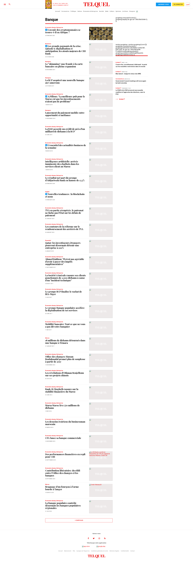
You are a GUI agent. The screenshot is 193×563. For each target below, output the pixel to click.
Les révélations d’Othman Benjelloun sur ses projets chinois (64, 374)
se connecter (178, 4)
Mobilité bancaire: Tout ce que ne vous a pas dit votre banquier (65, 325)
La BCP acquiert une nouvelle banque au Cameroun (64, 81)
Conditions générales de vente (99, 551)
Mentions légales (114, 551)
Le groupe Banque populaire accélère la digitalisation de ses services (65, 309)
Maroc (47, 338)
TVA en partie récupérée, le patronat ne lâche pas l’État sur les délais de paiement (64, 213)
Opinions (118, 11)
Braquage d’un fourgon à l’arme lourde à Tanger (62, 488)
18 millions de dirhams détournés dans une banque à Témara (65, 341)
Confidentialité (125, 551)
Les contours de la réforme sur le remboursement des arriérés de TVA (64, 228)
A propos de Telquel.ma (82, 551)
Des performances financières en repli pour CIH (65, 455)
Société (101, 11)
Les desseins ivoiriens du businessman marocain (65, 423)
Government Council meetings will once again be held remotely (131, 82)
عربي (187, 4)
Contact (132, 551)
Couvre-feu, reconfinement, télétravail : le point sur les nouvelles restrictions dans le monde (131, 65)
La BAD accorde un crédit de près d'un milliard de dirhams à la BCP (65, 130)
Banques (48, 61)
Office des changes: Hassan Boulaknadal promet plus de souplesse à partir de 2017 (65, 359)
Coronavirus (65, 11)
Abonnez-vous (163, 4)
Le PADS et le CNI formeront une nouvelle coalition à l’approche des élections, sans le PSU (130, 92)
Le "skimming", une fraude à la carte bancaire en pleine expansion (64, 65)
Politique (73, 11)
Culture (112, 11)
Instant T (118, 62)
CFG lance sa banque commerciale (63, 437)
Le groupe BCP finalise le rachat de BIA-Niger (63, 293)
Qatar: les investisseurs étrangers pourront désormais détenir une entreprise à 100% (62, 245)
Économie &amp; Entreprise (54, 27)
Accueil (57, 11)
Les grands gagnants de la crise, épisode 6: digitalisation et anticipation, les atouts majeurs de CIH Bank (65, 50)
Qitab (106, 11)
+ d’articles (79, 520)
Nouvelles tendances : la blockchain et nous (65, 195)
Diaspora (132, 11)
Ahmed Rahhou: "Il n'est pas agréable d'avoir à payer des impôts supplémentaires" (64, 262)
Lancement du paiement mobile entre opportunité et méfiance (64, 114)
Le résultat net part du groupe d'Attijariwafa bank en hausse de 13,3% (65, 179)
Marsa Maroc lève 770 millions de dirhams (62, 406)
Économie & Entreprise (90, 11)
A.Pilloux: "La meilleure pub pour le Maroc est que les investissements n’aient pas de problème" (65, 99)
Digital (47, 191)
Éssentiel (48, 240)
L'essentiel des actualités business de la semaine (65, 146)
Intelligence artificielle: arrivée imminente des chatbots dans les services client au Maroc (62, 164)
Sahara (79, 11)
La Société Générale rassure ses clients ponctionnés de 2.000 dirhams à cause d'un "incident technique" (65, 278)
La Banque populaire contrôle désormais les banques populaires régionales (63, 505)
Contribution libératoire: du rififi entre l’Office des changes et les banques (62, 473)
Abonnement (67, 551)
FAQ (74, 551)
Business (48, 43)
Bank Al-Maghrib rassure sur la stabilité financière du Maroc (61, 390)
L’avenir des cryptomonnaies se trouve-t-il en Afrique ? (62, 31)
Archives (125, 11)
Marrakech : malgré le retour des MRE (128, 74)
